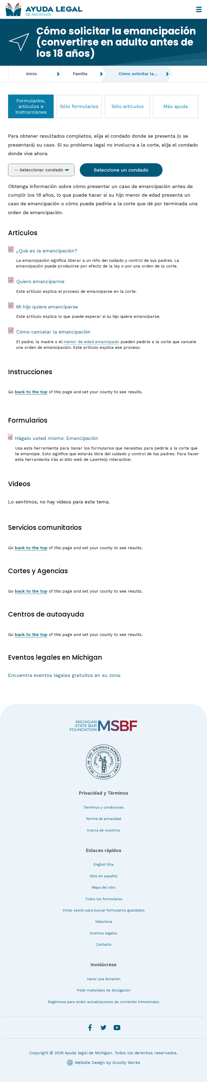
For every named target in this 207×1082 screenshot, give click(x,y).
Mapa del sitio (103, 887)
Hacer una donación (103, 979)
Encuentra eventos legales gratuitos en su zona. (64, 675)
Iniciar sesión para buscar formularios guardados (104, 910)
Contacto (104, 944)
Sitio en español (104, 876)
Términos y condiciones (103, 807)
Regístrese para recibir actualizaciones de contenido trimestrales (103, 1002)
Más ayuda (175, 106)
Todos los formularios (103, 899)
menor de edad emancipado (91, 341)
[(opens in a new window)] (103, 725)
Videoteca (103, 922)
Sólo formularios (79, 106)
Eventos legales (103, 933)
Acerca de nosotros (103, 830)
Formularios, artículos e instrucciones (31, 106)
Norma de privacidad (103, 819)
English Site (103, 864)
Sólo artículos (127, 106)
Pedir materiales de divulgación (103, 990)
